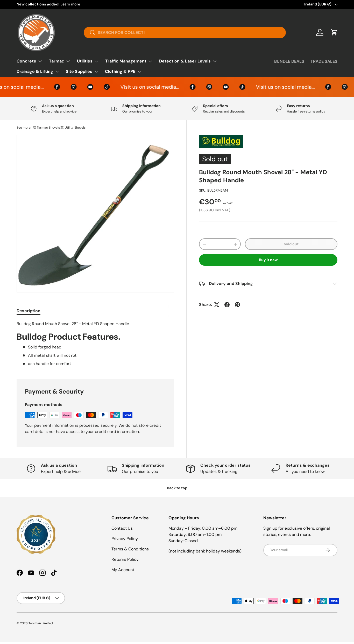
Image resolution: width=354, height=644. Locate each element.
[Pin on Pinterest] (237, 304)
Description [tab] (28, 310)
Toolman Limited (41, 623)
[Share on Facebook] (227, 304)
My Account (122, 569)
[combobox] (185, 32)
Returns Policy (125, 559)
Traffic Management (125, 61)
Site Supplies (79, 71)
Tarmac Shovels (48, 127)
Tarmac (56, 61)
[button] (334, 32)
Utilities (85, 61)
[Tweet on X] (216, 304)
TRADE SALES (323, 61)
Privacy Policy (124, 538)
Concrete (26, 61)
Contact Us (122, 528)
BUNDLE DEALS (289, 61)
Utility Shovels (75, 127)
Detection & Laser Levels (185, 61)
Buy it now (268, 259)
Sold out (291, 244)
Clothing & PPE (120, 71)
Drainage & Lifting (35, 71)
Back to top (177, 488)
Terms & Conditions (130, 549)
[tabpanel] (95, 344)
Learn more (70, 4)
